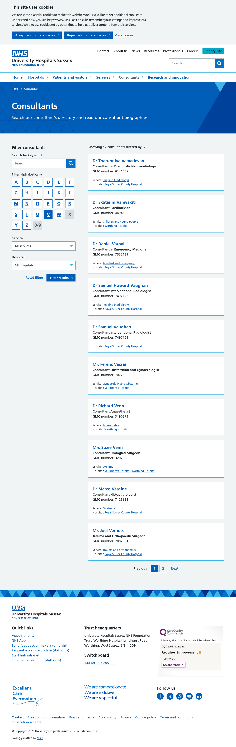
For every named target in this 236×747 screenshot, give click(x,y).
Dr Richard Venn (108, 405)
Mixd (40, 738)
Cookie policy (145, 717)
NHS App (19, 640)
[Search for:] (192, 63)
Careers (192, 51)
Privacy (125, 717)
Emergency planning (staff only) (36, 660)
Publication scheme (26, 722)
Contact (103, 51)
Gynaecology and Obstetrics (120, 383)
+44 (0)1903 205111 (99, 663)
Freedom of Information (46, 717)
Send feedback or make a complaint (39, 645)
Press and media (81, 717)
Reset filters (34, 278)
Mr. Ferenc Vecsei (109, 364)
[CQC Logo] (171, 635)
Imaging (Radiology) (116, 180)
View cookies (124, 35)
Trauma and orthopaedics (119, 550)
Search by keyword (27, 155)
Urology (108, 466)
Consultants (129, 77)
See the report (171, 664)
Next (174, 568)
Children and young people (120, 221)
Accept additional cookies (35, 35)
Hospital (18, 257)
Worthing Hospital (116, 225)
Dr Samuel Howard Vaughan (120, 285)
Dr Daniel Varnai (108, 243)
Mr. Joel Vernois (108, 530)
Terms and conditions (176, 717)
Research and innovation (169, 77)
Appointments (23, 636)
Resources (151, 51)
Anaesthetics (111, 425)
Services (103, 77)
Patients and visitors (70, 77)
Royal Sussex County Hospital (123, 184)
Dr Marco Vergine (110, 488)
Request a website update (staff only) (40, 650)
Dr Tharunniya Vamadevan (118, 160)
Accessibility (107, 717)
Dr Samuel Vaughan (112, 326)
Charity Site (213, 51)
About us (120, 51)
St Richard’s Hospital (117, 388)
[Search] (219, 63)
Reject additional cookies (86, 35)
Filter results (59, 278)
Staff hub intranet (25, 655)
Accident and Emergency (119, 263)
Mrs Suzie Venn (108, 447)
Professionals (173, 51)
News (135, 51)
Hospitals (36, 77)
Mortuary (109, 508)
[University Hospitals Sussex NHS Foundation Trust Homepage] (42, 58)
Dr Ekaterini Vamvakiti (114, 202)
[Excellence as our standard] (36, 612)
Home (17, 77)
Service (17, 238)
